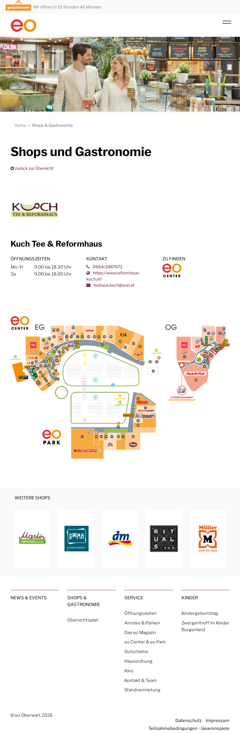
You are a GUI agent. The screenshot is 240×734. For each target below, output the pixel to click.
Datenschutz (188, 720)
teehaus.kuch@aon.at (113, 285)
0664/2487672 (107, 266)
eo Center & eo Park (145, 642)
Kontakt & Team (140, 680)
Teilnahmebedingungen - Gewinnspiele (188, 728)
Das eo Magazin (140, 632)
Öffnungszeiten (140, 613)
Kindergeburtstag (199, 613)
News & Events (29, 597)
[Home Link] (35, 23)
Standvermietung (142, 690)
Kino (128, 671)
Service (133, 597)
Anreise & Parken (142, 623)
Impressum (217, 720)
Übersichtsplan (82, 620)
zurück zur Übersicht (34, 168)
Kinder (189, 597)
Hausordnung (138, 661)
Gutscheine (136, 651)
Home (20, 125)
